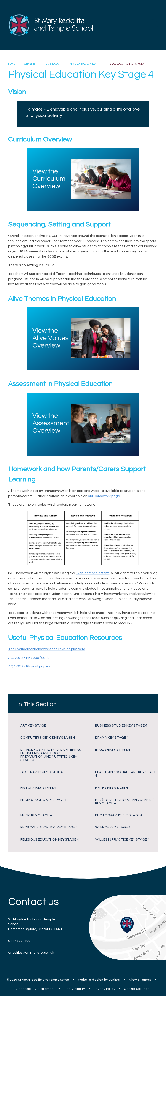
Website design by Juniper (99, 979)
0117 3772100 (19, 940)
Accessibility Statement (35, 988)
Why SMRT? (30, 64)
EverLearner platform (92, 573)
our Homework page (104, 496)
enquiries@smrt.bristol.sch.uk (31, 952)
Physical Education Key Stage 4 (124, 64)
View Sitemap (140, 979)
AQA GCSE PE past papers (29, 666)
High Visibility (74, 988)
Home (11, 64)
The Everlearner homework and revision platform (46, 649)
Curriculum (53, 64)
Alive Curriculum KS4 (83, 64)
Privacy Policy (105, 988)
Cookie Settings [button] (137, 988)
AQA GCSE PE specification (30, 657)
